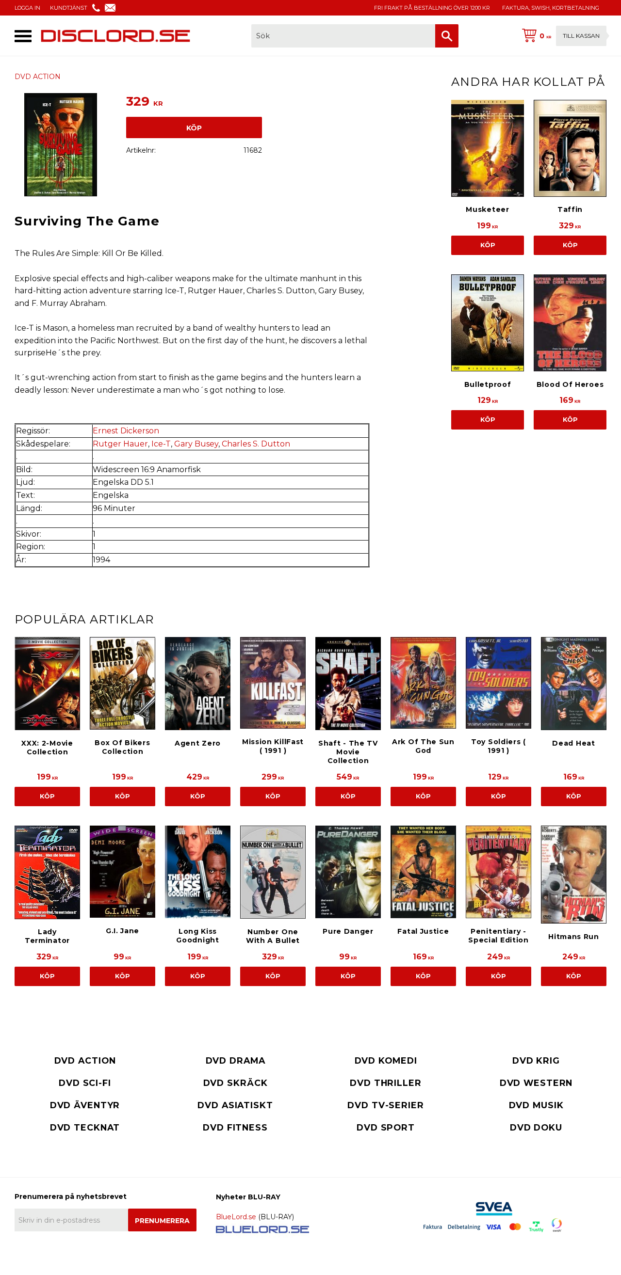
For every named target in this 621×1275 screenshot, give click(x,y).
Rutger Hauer (120, 443)
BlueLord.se (236, 1216)
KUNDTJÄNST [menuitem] (68, 7)
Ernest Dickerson (126, 430)
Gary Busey (196, 443)
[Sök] (446, 36)
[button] (23, 36)
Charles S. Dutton (256, 443)
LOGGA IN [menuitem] (27, 7)
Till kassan (581, 35)
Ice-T (161, 443)
